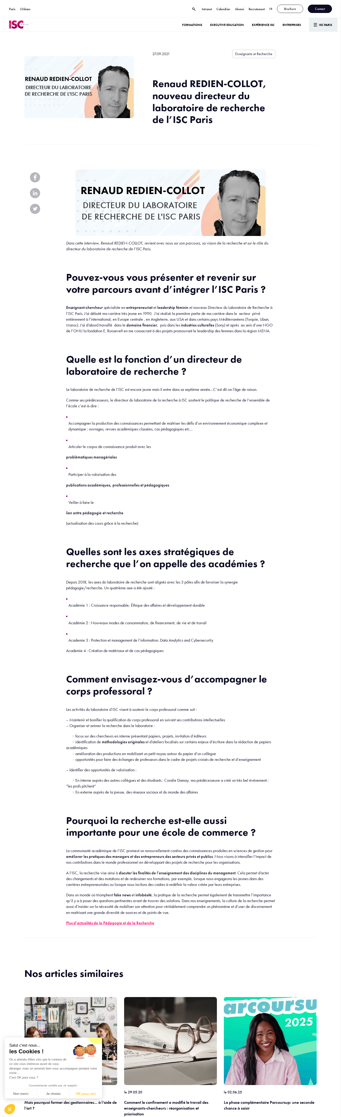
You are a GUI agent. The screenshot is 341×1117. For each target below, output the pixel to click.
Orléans (25, 9)
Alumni (239, 9)
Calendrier (223, 9)
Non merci (20, 1093)
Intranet (207, 9)
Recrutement (257, 9)
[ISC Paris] (18, 24)
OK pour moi (86, 1093)
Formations (192, 25)
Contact (320, 9)
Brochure (290, 9)
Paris (12, 9)
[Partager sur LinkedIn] (35, 193)
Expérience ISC (263, 25)
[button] (9, 1109)
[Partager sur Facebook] (35, 177)
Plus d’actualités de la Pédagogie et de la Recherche (110, 923)
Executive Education (227, 25)
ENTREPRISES (292, 25)
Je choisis (53, 1093)
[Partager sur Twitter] (35, 209)
